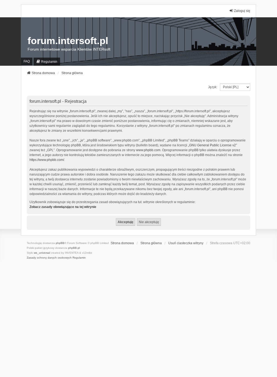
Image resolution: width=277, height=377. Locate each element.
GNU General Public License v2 (212, 145)
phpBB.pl (74, 247)
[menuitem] (47, 61)
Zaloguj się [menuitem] (242, 11)
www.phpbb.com (148, 150)
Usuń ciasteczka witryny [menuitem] (185, 243)
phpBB (60, 243)
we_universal (42, 252)
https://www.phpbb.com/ (46, 160)
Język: (212, 87)
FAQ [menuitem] (27, 61)
